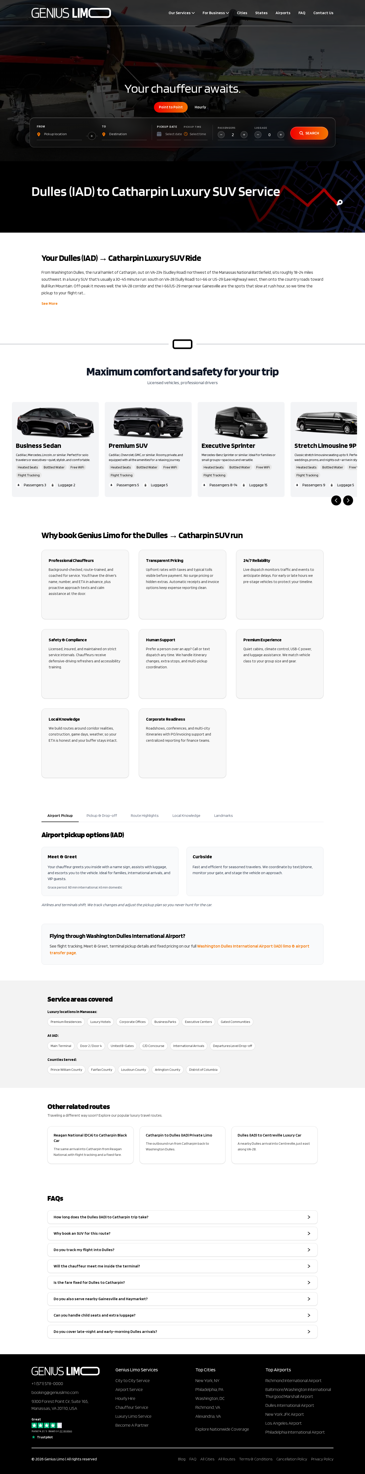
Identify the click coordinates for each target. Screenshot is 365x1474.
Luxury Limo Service (133, 1416)
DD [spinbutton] (174, 133)
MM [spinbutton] (167, 133)
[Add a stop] (92, 136)
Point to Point (171, 107)
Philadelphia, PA (209, 1389)
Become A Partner (132, 1425)
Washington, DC (210, 1398)
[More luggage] (280, 134)
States (261, 12)
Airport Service (129, 1389)
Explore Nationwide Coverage (222, 1429)
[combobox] (59, 133)
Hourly (200, 107)
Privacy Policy (322, 1459)
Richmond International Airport (293, 1380)
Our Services (180, 12)
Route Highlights (145, 815)
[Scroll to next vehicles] (348, 500)
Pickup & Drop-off (102, 815)
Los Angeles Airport (283, 1423)
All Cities (207, 1459)
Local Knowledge (186, 815)
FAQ (301, 12)
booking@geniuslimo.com (55, 1392)
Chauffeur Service (131, 1407)
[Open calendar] (158, 134)
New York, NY (207, 1380)
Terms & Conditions (255, 1459)
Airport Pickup (60, 815)
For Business (214, 12)
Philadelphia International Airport (295, 1432)
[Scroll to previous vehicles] (336, 500)
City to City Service (132, 1380)
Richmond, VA (207, 1407)
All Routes (226, 1459)
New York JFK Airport (284, 1414)
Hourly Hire (125, 1398)
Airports (283, 12)
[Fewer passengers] (221, 134)
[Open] (81, 134)
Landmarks (223, 815)
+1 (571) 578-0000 (47, 1383)
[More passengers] (244, 134)
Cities (242, 12)
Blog (181, 1459)
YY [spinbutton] (179, 133)
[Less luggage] (258, 134)
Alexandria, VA (208, 1416)
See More (49, 303)
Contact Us (323, 12)
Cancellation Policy (291, 1459)
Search (312, 133)
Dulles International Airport (289, 1405)
